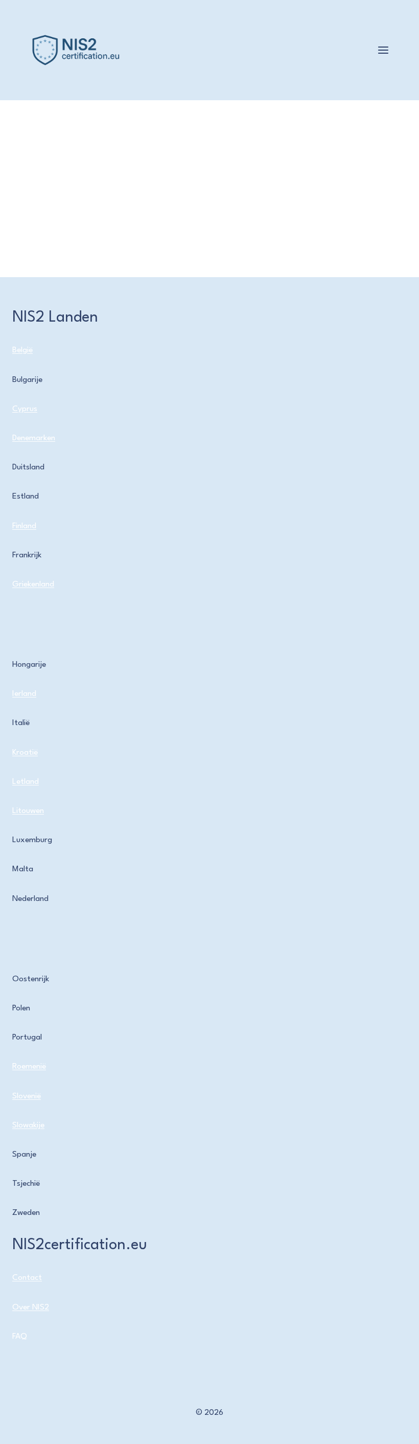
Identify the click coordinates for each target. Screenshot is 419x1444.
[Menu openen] (383, 50)
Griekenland (33, 584)
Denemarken (33, 438)
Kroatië (25, 753)
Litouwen (28, 811)
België (22, 350)
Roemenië (29, 1067)
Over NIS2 (30, 1307)
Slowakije (28, 1125)
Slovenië (26, 1096)
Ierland (24, 694)
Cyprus (24, 409)
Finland (24, 526)
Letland (25, 782)
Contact (27, 1278)
